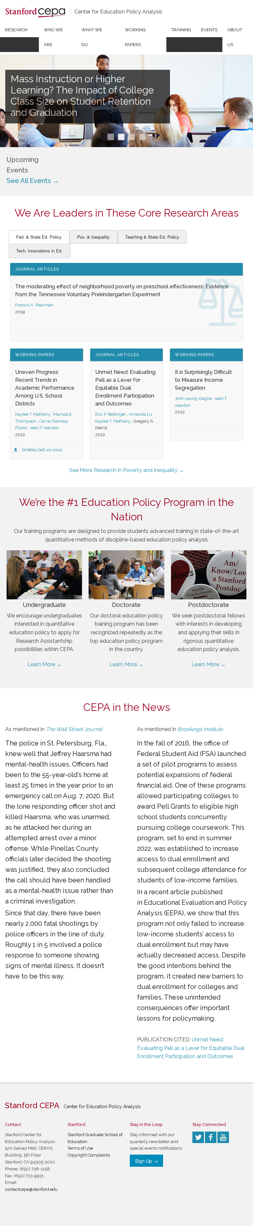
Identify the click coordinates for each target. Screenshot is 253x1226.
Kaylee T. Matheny (32, 414)
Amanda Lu (140, 414)
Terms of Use (80, 1148)
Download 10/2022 (42, 450)
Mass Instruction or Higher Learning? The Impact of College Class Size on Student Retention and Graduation (82, 95)
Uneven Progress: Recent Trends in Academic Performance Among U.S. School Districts (44, 388)
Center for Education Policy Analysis (118, 12)
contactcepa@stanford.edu (31, 1189)
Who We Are (53, 37)
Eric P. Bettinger (110, 414)
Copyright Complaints (89, 1155)
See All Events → (33, 181)
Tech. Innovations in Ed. (39, 251)
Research (16, 29)
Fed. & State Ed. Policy (39, 237)
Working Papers (135, 37)
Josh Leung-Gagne (193, 398)
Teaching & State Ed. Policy (152, 237)
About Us (234, 37)
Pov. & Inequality (93, 237)
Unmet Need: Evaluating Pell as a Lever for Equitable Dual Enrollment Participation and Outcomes (125, 388)
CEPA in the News (126, 707)
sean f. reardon (44, 427)
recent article (169, 892)
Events (209, 29)
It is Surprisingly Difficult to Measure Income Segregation (203, 380)
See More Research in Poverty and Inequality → (126, 470)
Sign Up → (146, 1160)
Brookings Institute (200, 729)
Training (181, 29)
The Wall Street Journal (74, 729)
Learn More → (44, 664)
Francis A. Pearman (34, 304)
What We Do (91, 37)
